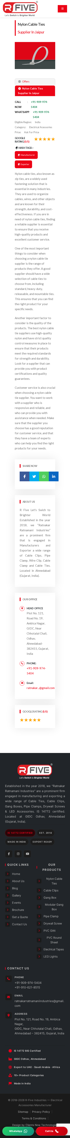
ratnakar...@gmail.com (41, 688)
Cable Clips (51, 890)
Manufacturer (27, 155)
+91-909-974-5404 (28, 983)
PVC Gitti (49, 930)
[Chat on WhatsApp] (18, 1131)
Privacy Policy (41, 1111)
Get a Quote (20, 917)
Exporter (24, 164)
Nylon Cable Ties (31, 24)
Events (16, 902)
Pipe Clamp (51, 916)
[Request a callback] (52, 1131)
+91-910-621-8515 (27, 987)
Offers (25, 81)
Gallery (16, 895)
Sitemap (23, 1111)
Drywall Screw (53, 923)
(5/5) (26, 141)
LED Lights (51, 956)
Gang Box (50, 897)
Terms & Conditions (34, 1118)
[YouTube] (27, 854)
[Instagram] (18, 854)
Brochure (18, 910)
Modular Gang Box (54, 907)
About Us (18, 881)
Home (16, 874)
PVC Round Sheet (54, 940)
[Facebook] (8, 854)
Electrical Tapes (54, 949)
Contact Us (19, 924)
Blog (15, 888)
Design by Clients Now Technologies (35, 1125)
